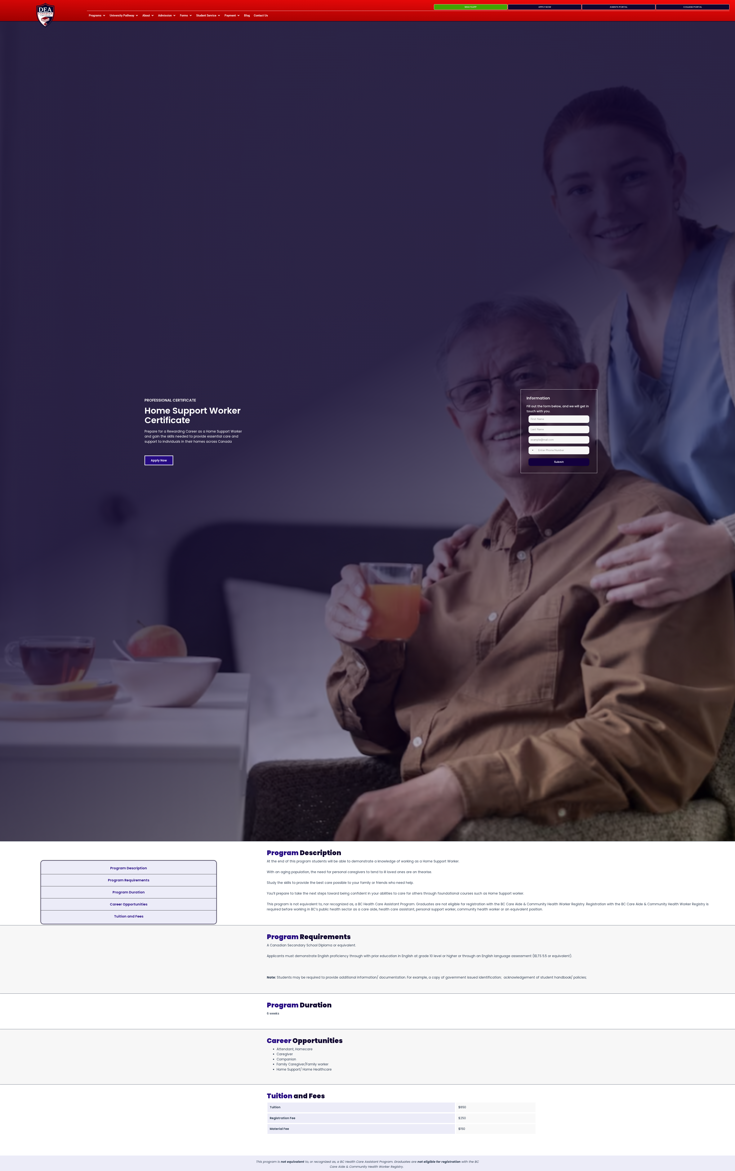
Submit (559, 462)
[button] (97, 15)
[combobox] (532, 450)
